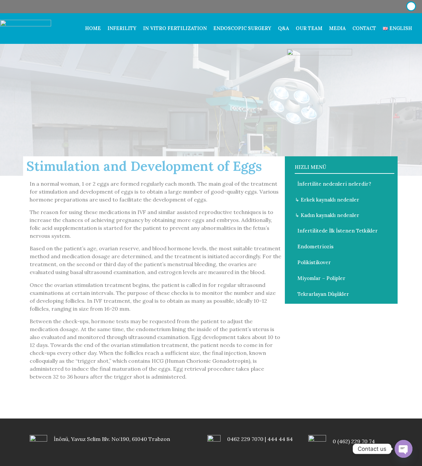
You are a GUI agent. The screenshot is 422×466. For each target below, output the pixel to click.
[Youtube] (394, 6)
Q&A (283, 28)
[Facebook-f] (366, 6)
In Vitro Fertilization (175, 28)
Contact (364, 28)
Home (93, 28)
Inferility (121, 28)
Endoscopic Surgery (242, 28)
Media (337, 28)
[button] (331, 183)
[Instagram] (380, 6)
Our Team (309, 28)
